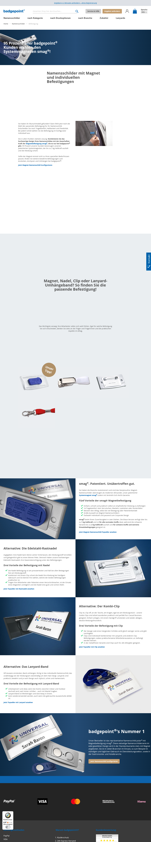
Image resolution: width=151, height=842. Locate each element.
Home (6, 24)
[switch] (8, 827)
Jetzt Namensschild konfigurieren (104, 761)
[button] (144, 12)
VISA (5, 839)
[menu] (73, 17)
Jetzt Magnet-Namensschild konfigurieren (35, 165)
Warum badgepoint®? (67, 830)
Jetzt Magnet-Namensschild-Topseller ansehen (98, 532)
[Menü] (11, 812)
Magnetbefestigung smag (36, 143)
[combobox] (55, 11)
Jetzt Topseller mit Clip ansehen (92, 647)
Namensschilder (18, 24)
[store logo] (14, 11)
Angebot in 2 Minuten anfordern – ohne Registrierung (75, 3)
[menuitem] (12, 18)
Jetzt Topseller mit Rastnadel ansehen (19, 589)
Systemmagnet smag (88, 495)
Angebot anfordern (112, 11)
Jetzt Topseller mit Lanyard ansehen (18, 702)
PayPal (6, 835)
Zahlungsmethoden (14, 830)
